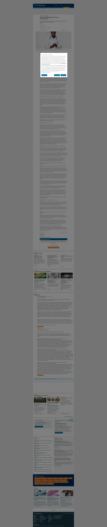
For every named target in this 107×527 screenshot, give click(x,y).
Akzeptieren (63, 75)
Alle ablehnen (57, 75)
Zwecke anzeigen (44, 75)
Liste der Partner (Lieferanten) (46, 72)
